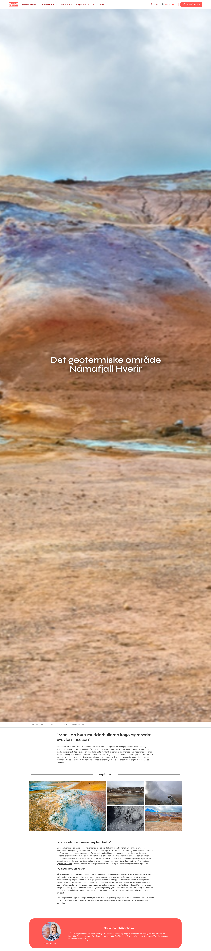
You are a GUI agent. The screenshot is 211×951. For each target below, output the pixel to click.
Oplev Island (78, 725)
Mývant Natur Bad (64, 864)
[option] (67, 805)
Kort (65, 725)
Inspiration (53, 725)
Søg (156, 4)
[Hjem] (13, 4)
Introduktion (37, 725)
